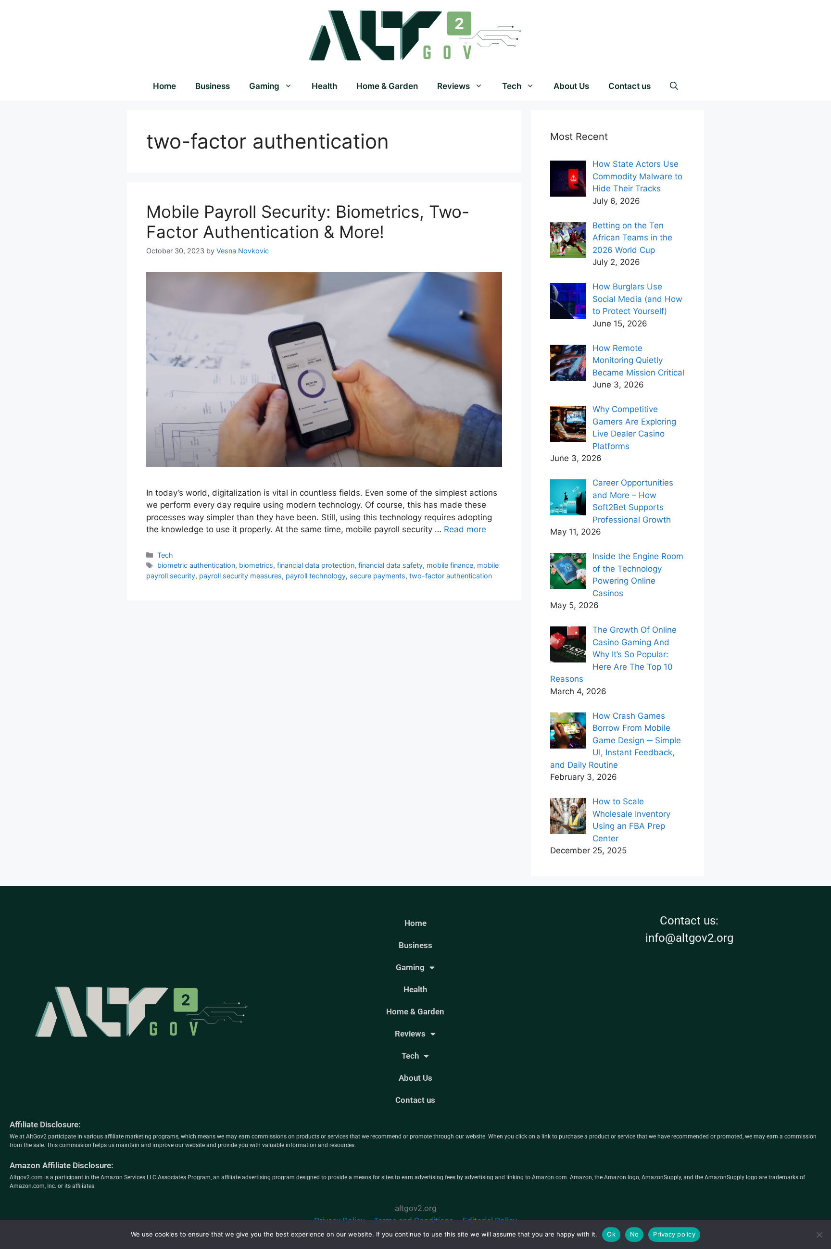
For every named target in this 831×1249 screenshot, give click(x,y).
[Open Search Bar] (674, 86)
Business (212, 86)
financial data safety (390, 565)
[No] (819, 1234)
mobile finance (450, 565)
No (634, 1234)
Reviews (453, 86)
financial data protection (315, 565)
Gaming (264, 86)
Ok (611, 1234)
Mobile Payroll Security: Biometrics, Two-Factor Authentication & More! (307, 221)
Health (324, 86)
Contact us (629, 86)
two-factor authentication (450, 576)
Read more (465, 529)
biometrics (256, 565)
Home (164, 86)
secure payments (377, 576)
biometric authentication (196, 565)
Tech (511, 86)
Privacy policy (674, 1234)
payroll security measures (240, 576)
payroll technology (316, 576)
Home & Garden (387, 86)
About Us (571, 86)
